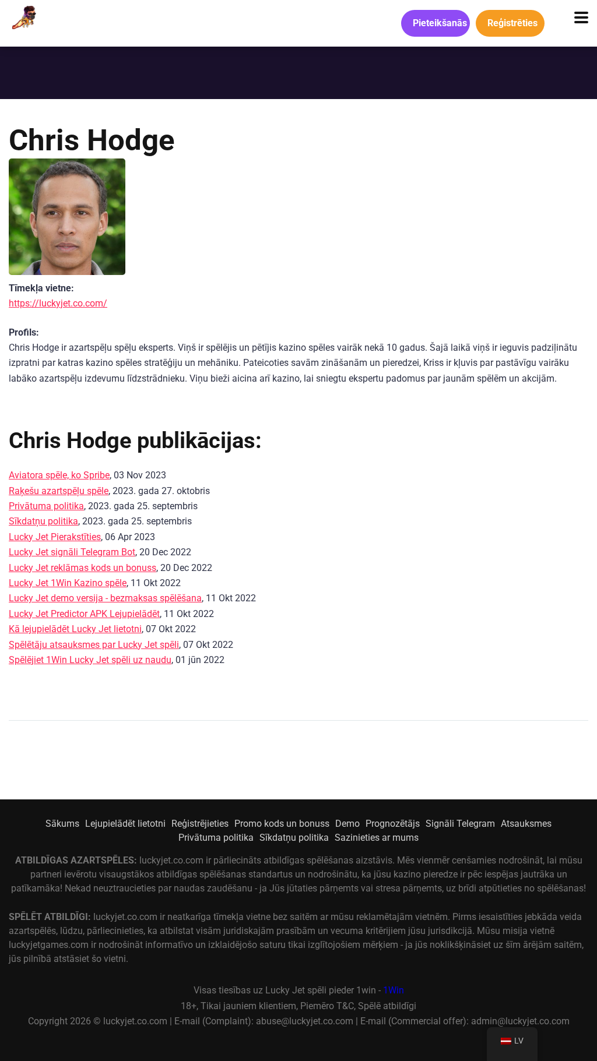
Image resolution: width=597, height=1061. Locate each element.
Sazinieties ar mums (377, 837)
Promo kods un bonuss (281, 823)
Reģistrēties (512, 23)
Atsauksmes (526, 823)
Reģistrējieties (200, 823)
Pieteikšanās (440, 23)
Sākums (62, 823)
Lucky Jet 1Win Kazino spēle (68, 582)
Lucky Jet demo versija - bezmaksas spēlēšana (105, 598)
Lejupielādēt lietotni (125, 823)
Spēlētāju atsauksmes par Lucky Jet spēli (94, 644)
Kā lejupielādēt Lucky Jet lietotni (75, 629)
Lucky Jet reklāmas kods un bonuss (82, 567)
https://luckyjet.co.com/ (58, 303)
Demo (347, 823)
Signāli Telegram (460, 823)
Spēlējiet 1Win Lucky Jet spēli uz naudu (90, 659)
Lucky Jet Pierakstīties (55, 536)
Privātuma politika (46, 506)
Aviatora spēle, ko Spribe (59, 475)
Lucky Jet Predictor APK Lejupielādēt (84, 613)
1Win (393, 990)
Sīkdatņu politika (43, 521)
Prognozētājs (393, 823)
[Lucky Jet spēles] (22, 16)
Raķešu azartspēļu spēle (58, 490)
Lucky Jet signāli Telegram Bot (72, 552)
